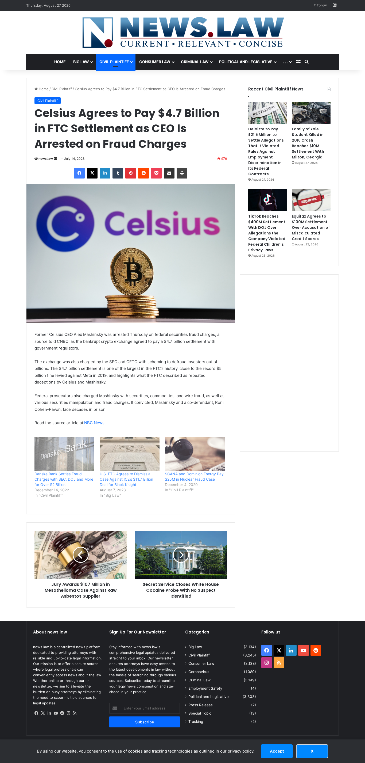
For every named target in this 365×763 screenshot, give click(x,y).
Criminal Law (195, 61)
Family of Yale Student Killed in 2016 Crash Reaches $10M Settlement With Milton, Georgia (308, 143)
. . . (285, 61)
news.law (45, 159)
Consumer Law (154, 61)
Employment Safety (205, 688)
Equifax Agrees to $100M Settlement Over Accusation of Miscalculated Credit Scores (311, 227)
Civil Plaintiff (114, 61)
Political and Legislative (246, 61)
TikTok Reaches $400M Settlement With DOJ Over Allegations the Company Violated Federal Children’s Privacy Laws (266, 233)
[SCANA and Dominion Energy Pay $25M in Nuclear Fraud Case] (195, 454)
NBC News (94, 422)
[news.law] (182, 32)
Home (60, 61)
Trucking (195, 721)
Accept (277, 751)
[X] (43, 713)
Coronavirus (198, 672)
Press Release (200, 705)
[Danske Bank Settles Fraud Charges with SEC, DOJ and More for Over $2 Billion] (64, 454)
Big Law (81, 61)
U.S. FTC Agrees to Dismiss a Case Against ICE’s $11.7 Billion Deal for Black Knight (126, 479)
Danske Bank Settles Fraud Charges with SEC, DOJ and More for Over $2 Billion (63, 479)
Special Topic (199, 713)
